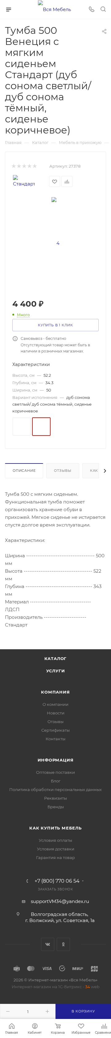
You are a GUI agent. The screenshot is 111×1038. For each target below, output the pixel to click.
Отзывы (63, 470)
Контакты (55, 738)
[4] (55, 243)
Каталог (55, 658)
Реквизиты (55, 798)
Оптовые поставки (55, 772)
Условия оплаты (55, 840)
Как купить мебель (55, 827)
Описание (24, 470)
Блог (55, 780)
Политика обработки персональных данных (55, 789)
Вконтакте (47, 944)
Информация (56, 760)
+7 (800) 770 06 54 (57, 881)
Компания (55, 692)
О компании (55, 704)
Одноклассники (63, 944)
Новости (55, 712)
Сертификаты (55, 730)
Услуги (55, 670)
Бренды (55, 806)
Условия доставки (55, 848)
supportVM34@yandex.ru (60, 901)
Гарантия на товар (55, 857)
